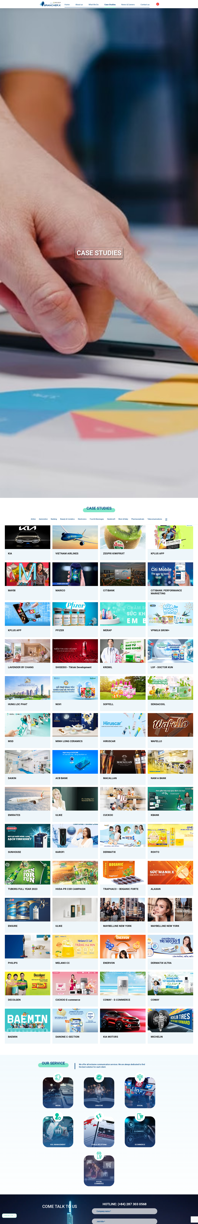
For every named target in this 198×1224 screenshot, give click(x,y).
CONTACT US (8, 1215)
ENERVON (109, 963)
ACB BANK (61, 778)
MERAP (107, 630)
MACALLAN (110, 778)
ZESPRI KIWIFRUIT (114, 553)
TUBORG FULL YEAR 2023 (22, 889)
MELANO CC (62, 963)
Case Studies (110, 4)
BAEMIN (12, 1036)
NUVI (58, 704)
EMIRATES (14, 815)
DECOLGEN (14, 999)
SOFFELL (108, 704)
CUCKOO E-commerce (67, 999)
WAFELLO (156, 741)
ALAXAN (156, 889)
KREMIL (107, 667)
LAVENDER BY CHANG (21, 667)
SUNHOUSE (14, 852)
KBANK (155, 815)
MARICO (60, 590)
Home (67, 4)
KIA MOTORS (110, 1036)
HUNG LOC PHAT (17, 704)
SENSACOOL (158, 704)
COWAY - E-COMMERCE (116, 999)
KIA (10, 553)
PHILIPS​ (13, 963)
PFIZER (59, 630)
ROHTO (155, 852)
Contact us (145, 4)
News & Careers (128, 4)
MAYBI (11, 590)
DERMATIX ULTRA (161, 963)
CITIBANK (109, 590)
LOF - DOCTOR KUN (162, 667)
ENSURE (12, 926)
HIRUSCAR (109, 741)
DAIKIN (12, 778)
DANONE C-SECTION (67, 1036)
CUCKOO (108, 815)
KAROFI (59, 852)
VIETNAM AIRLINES (66, 553)
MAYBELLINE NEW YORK (117, 926)
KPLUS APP (157, 553)
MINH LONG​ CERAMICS (68, 741)
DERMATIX (109, 852)
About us (79, 4)
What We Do (93, 4)
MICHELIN (157, 1036)
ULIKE (58, 815)
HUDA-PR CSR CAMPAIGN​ (70, 889)
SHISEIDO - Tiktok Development (73, 667)
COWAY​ (155, 999)
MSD (10, 741)
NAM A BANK (158, 778)
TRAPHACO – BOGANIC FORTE (120, 889)
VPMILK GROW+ (160, 630)
